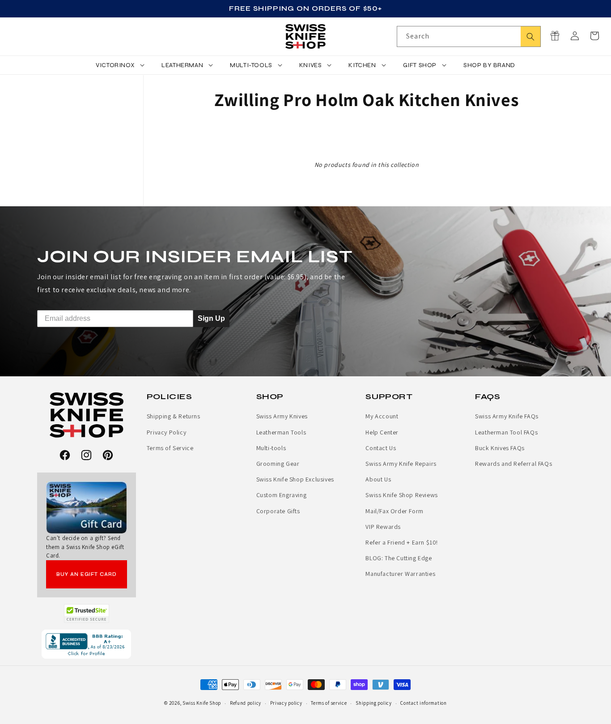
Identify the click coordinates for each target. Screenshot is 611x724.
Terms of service (329, 703)
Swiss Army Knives (282, 416)
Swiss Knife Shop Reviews (401, 495)
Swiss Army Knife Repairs (400, 464)
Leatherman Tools (281, 432)
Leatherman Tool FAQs (506, 432)
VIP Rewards (383, 527)
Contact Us (380, 448)
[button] (594, 36)
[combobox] (468, 36)
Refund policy (245, 703)
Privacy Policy (166, 432)
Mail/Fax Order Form (394, 511)
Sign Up (211, 318)
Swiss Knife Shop (201, 703)
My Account (381, 416)
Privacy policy (286, 703)
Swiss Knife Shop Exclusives (295, 479)
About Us (378, 479)
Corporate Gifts (278, 511)
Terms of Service (170, 448)
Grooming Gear (278, 464)
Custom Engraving (281, 495)
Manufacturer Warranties (400, 574)
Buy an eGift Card (86, 574)
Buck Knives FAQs (500, 448)
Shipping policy (374, 703)
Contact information (423, 703)
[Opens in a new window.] (87, 613)
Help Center (382, 432)
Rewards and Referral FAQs (513, 464)
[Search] (530, 36)
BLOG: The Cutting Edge (398, 558)
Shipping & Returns (173, 416)
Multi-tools (271, 448)
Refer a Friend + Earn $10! (401, 542)
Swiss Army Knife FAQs (507, 416)
